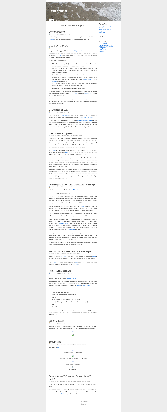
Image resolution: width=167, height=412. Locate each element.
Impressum (83, 404)
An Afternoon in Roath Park (105, 29)
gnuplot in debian (70, 229)
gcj (74, 47)
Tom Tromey (58, 55)
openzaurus (85, 273)
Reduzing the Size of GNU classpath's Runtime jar (72, 184)
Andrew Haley (73, 51)
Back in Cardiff (102, 32)
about (90, 93)
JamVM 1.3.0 (55, 342)
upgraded (53, 150)
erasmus (103, 45)
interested (55, 262)
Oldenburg (83, 51)
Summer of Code (87, 79)
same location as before (87, 117)
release (77, 112)
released (63, 256)
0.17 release (65, 115)
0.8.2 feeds (75, 264)
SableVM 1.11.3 (56, 321)
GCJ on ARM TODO (58, 45)
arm (77, 47)
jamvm (74, 344)
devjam (77, 33)
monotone (79, 143)
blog (101, 44)
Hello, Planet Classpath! (60, 270)
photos (81, 33)
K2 (85, 406)
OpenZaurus (86, 285)
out (58, 347)
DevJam (89, 51)
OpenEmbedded (63, 223)
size (77, 186)
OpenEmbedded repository (84, 120)
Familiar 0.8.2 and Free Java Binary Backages (70, 251)
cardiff (104, 44)
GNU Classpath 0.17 (58, 110)
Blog (52, 20)
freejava (73, 33)
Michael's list (76, 190)
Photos (101, 36)
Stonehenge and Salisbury (105, 26)
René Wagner (58, 10)
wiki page (51, 39)
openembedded (83, 112)
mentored (54, 81)
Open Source (59, 20)
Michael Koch (73, 93)
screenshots (84, 323)
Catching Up (101, 27)
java (70, 33)
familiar (80, 135)
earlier (94, 256)
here (66, 152)
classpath (73, 112)
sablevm (75, 323)
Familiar (82, 206)
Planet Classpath (81, 276)
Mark (76, 262)
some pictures (64, 37)
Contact (66, 20)
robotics (111, 50)
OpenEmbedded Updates (61, 133)
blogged (86, 93)
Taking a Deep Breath (104, 30)
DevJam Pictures (57, 31)
